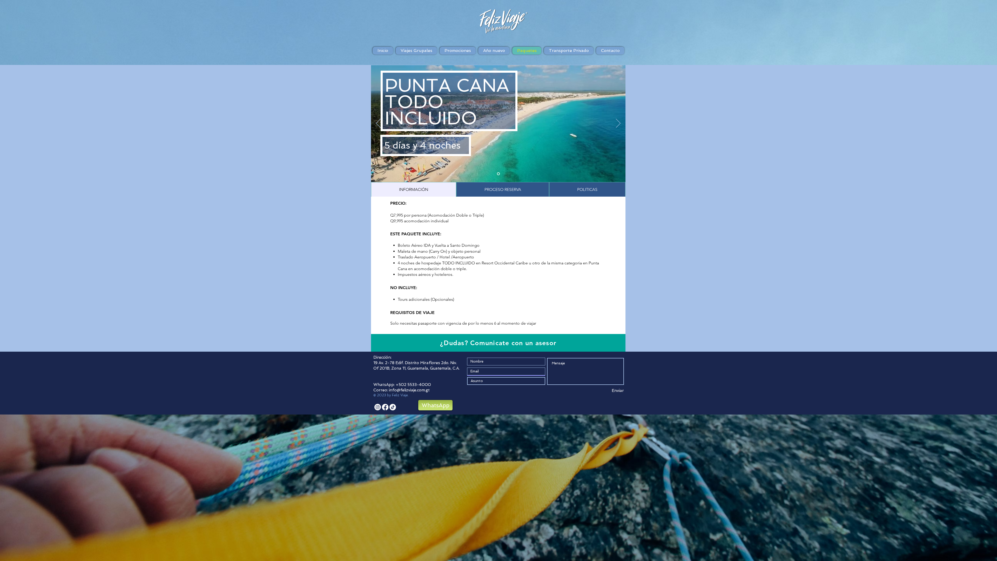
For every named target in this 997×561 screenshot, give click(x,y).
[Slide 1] (498, 173)
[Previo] (378, 124)
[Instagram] (377, 407)
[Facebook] (385, 407)
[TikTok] (392, 407)
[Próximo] (618, 124)
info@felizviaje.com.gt (409, 390)
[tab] (413, 189)
